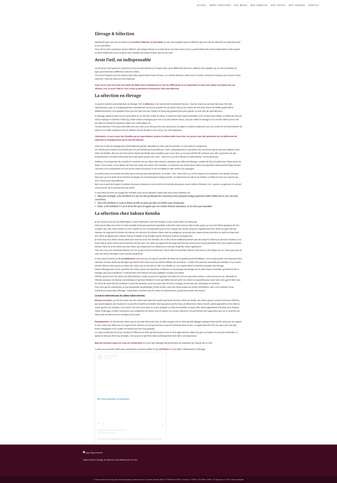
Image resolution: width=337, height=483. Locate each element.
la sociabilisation (127, 258)
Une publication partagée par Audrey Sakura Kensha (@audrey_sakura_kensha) (130, 439)
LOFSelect (164, 349)
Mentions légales (237, 479)
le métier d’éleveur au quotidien (147, 42)
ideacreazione (138, 479)
